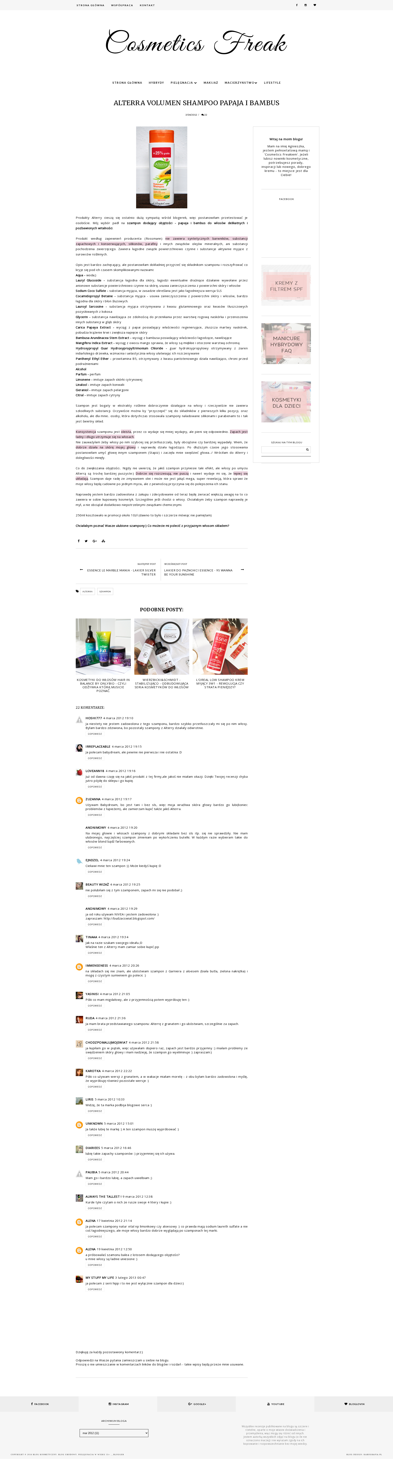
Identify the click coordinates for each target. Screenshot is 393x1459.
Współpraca (122, 5)
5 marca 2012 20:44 (113, 1172)
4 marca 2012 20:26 (124, 965)
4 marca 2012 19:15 (127, 746)
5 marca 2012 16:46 (116, 1148)
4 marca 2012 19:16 (121, 771)
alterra (87, 591)
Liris (90, 1099)
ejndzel (92, 860)
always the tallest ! (103, 1196)
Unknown (94, 1123)
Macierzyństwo (239, 82)
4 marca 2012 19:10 (118, 718)
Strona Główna (91, 5)
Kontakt (147, 5)
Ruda (90, 1018)
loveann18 (95, 771)
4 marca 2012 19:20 (122, 827)
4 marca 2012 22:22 (117, 1071)
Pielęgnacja (182, 82)
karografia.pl (373, 1455)
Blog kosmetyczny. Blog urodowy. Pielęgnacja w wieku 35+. (72, 1455)
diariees (93, 1148)
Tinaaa (91, 937)
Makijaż (211, 82)
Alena (91, 1221)
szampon (105, 591)
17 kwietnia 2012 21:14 (114, 1221)
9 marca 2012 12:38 (138, 1196)
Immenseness (97, 965)
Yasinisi (92, 994)
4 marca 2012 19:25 (125, 884)
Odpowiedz (95, 733)
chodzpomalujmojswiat (107, 1042)
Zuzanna (93, 799)
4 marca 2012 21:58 (144, 1042)
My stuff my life (100, 1277)
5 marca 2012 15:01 (119, 1123)
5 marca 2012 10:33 (110, 1099)
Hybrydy (156, 82)
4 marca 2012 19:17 (117, 799)
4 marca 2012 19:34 (113, 937)
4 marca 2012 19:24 (115, 860)
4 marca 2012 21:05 (115, 994)
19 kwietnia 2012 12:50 (114, 1249)
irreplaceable (98, 746)
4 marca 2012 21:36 (111, 1018)
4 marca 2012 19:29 (122, 908)
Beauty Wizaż (97, 884)
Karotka (93, 1071)
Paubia (91, 1172)
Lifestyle (272, 82)
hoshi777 (94, 718)
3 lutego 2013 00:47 (130, 1277)
